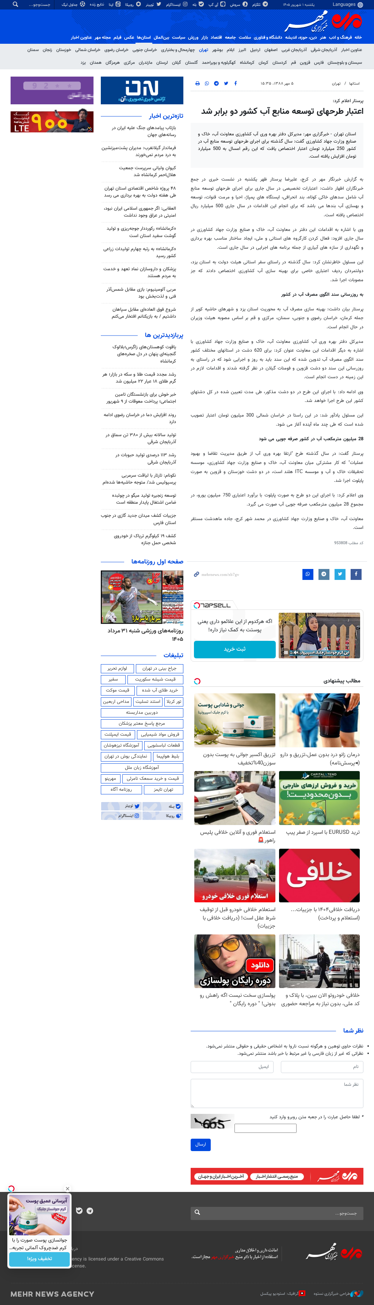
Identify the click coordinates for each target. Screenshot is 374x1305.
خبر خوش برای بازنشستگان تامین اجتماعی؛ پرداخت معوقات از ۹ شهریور (141, 398)
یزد (83, 62)
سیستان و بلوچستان (345, 62)
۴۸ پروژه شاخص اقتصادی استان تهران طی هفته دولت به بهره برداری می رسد (140, 192)
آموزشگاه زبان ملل (142, 767)
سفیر (113, 679)
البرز (242, 50)
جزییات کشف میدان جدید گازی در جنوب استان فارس (138, 519)
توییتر (150, 5)
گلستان (191, 62)
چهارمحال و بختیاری (178, 50)
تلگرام (257, 5)
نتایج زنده (97, 4)
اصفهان (271, 50)
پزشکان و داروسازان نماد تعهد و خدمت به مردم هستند (139, 273)
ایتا (111, 5)
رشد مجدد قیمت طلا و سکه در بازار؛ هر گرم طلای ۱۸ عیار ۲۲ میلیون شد (139, 378)
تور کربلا (174, 701)
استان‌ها (144, 37)
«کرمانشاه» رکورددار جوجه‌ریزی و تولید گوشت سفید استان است (141, 232)
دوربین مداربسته (142, 712)
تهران (203, 50)
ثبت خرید (234, 649)
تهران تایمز (163, 789)
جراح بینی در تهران (159, 668)
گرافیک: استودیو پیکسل (279, 1294)
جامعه (230, 37)
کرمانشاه (247, 62)
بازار (204, 37)
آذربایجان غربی (294, 50)
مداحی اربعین (116, 701)
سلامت (245, 37)
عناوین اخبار (351, 50)
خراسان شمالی (87, 50)
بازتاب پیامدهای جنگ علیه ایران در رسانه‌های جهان (144, 131)
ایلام (230, 50)
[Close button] (67, 1188)
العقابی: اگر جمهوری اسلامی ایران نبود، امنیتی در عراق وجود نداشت (140, 212)
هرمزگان (113, 62)
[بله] (79, 1212)
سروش (235, 5)
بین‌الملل (161, 37)
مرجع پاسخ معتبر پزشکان (142, 723)
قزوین (305, 62)
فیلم (117, 37)
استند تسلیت (148, 701)
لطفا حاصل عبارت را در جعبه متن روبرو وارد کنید (316, 1117)
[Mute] (296, 652)
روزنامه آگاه (121, 789)
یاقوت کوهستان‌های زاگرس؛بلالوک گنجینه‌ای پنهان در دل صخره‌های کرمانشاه (144, 354)
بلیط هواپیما (168, 756)
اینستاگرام (174, 5)
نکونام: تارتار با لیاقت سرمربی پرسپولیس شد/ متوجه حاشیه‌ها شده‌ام (139, 479)
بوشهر (217, 50)
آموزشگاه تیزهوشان (121, 745)
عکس (129, 37)
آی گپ (214, 5)
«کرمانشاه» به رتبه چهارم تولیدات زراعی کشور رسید (139, 252)
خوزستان (63, 50)
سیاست (178, 37)
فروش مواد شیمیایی (160, 734)
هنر (323, 37)
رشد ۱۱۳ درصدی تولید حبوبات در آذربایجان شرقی (145, 459)
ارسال (200, 1144)
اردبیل (255, 50)
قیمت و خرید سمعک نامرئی (153, 778)
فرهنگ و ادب (340, 37)
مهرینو (110, 778)
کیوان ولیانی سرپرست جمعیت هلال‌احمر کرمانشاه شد (147, 171)
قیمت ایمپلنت (117, 734)
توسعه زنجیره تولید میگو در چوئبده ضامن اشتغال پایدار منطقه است (144, 499)
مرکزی (129, 62)
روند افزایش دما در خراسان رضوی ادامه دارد (140, 418)
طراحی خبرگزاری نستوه (332, 1294)
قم (293, 62)
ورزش (193, 37)
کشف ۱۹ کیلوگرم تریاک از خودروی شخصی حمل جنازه (145, 540)
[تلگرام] (89, 1212)
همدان (96, 62)
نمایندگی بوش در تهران (125, 756)
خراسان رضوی (116, 50)
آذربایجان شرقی (324, 50)
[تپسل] (197, 605)
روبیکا (130, 5)
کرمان (263, 62)
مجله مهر (103, 37)
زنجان (47, 50)
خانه (358, 37)
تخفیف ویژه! (39, 1259)
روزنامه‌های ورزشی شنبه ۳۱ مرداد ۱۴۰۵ (145, 635)
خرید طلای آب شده (160, 690)
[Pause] (286, 652)
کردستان (279, 62)
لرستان (162, 62)
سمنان (33, 50)
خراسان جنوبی (145, 50)
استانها (354, 84)
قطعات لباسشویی (164, 745)
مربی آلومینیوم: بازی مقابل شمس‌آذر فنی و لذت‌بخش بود (141, 293)
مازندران (145, 62)
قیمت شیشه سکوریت (155, 679)
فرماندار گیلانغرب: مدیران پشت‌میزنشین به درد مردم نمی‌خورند (139, 151)
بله (195, 5)
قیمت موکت (117, 690)
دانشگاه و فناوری (268, 37)
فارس (319, 62)
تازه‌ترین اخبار (166, 116)
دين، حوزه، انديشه (301, 37)
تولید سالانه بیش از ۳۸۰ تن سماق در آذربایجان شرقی (141, 438)
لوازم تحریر (117, 668)
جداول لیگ (70, 5)
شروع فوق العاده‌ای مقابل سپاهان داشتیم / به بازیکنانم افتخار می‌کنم (144, 313)
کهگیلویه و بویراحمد (219, 62)
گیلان (176, 62)
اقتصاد (216, 37)
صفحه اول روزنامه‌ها (157, 562)
